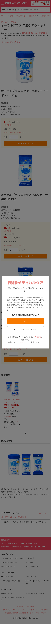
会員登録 (38, 337)
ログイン (22, 342)
